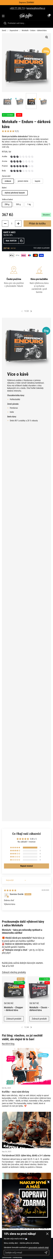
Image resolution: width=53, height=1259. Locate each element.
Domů (4, 30)
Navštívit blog (8, 1043)
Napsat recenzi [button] (26, 866)
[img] (10, 890)
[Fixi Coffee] (25, 16)
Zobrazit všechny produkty (14, 972)
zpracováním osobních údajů (38, 1247)
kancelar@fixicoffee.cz (35, 8)
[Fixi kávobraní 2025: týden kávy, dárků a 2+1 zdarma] (26, 1130)
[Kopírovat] (21, 240)
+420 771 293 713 (17, 8)
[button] (48, 16)
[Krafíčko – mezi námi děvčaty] (26, 1066)
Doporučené (14, 30)
